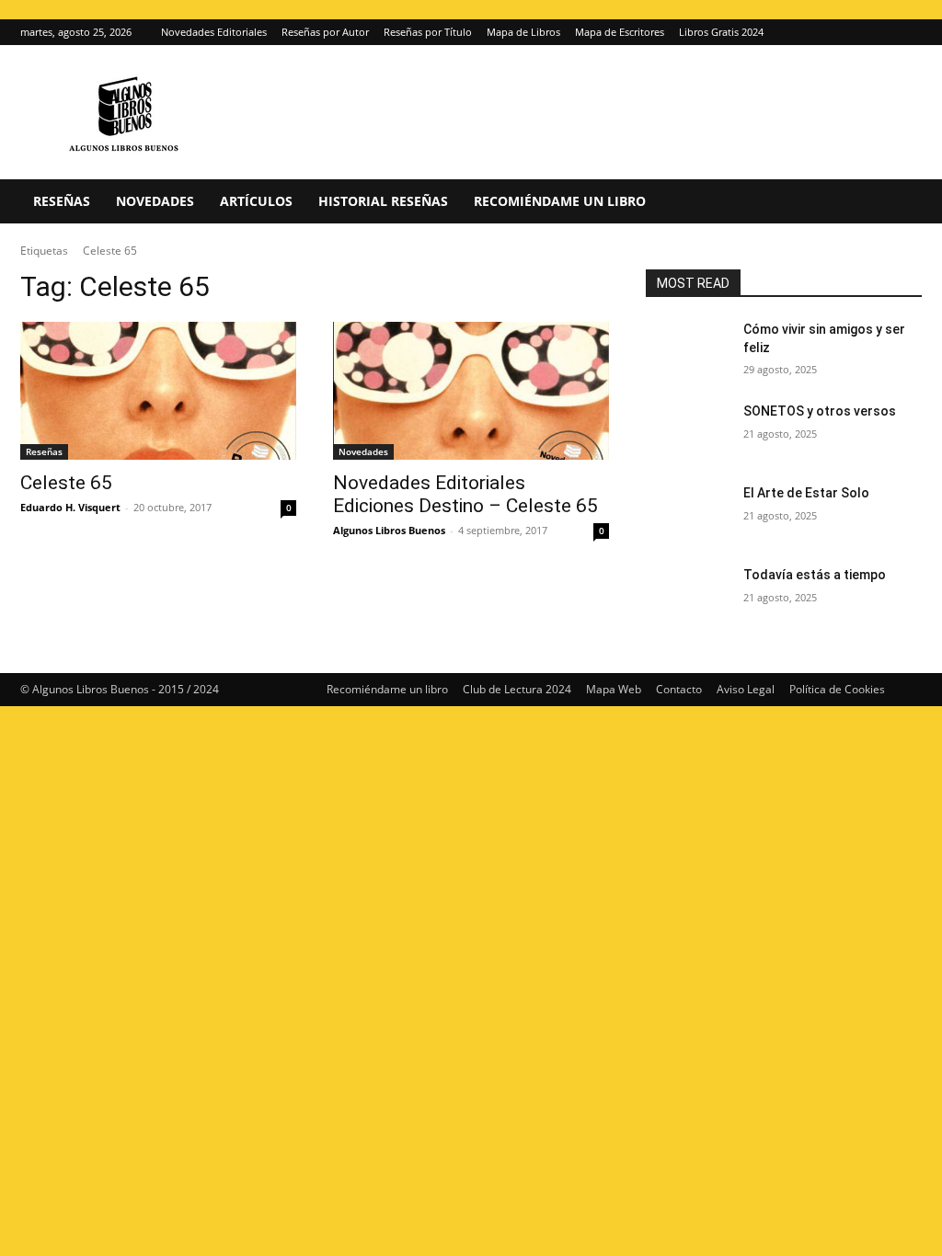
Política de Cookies (837, 689)
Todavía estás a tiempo (814, 574)
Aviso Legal (746, 689)
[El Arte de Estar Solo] (687, 513)
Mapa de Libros (523, 32)
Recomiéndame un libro (560, 201)
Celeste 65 (66, 483)
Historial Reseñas (383, 201)
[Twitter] (908, 32)
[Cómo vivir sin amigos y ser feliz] (687, 350)
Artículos (256, 201)
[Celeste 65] (158, 391)
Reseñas (61, 201)
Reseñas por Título (428, 32)
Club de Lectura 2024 (517, 689)
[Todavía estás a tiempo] (687, 595)
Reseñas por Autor (325, 32)
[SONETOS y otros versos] (687, 432)
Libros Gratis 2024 (721, 32)
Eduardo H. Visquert (70, 507)
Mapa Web (613, 689)
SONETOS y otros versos (819, 411)
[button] (900, 202)
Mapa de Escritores (619, 32)
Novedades (155, 201)
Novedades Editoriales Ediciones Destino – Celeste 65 (465, 494)
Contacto (679, 689)
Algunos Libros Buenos (389, 530)
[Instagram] (877, 32)
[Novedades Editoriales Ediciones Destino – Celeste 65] (471, 391)
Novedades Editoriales (214, 32)
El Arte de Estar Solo (806, 492)
